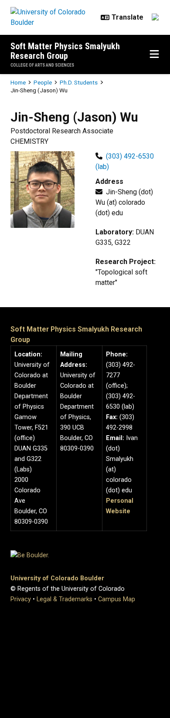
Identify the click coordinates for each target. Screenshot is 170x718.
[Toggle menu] (154, 54)
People (43, 82)
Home (18, 82)
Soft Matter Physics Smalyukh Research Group (65, 51)
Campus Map (116, 599)
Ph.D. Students (79, 82)
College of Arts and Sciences (42, 65)
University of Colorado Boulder (57, 578)
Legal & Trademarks (64, 599)
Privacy (20, 599)
